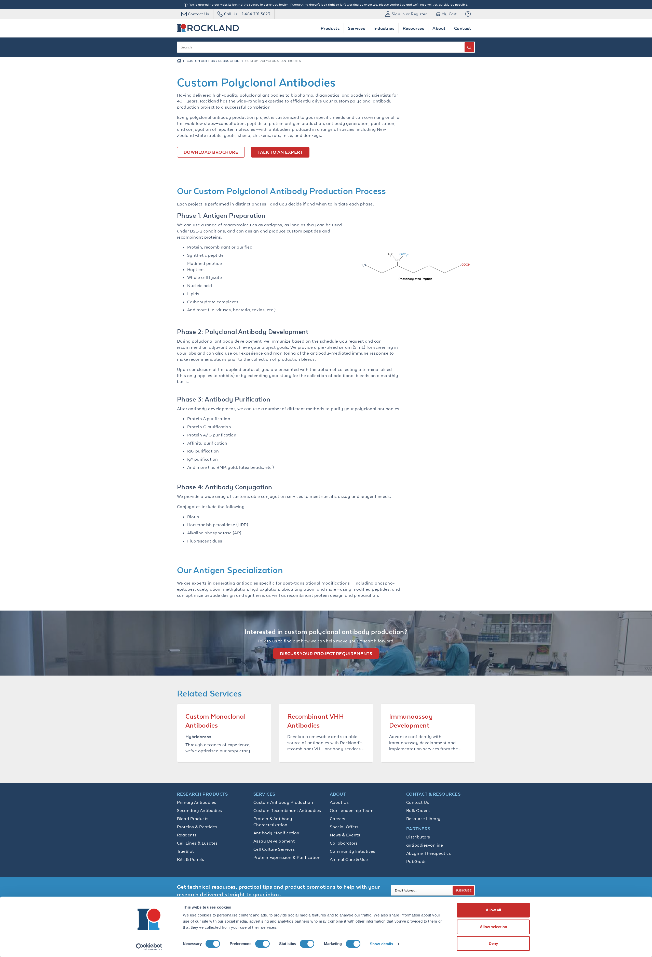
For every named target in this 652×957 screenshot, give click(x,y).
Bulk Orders (418, 810)
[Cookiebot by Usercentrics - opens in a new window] (149, 947)
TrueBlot (185, 851)
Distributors (418, 836)
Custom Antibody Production (213, 61)
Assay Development (274, 841)
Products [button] (330, 28)
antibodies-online (424, 845)
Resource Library (423, 818)
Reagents (187, 834)
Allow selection (493, 927)
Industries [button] (383, 28)
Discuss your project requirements (326, 653)
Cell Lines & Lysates (197, 843)
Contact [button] (462, 28)
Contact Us (417, 802)
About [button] (438, 28)
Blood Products (193, 818)
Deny (493, 943)
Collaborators (344, 843)
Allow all (493, 910)
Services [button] (356, 28)
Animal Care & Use (349, 859)
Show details (381, 944)
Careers (337, 818)
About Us (339, 802)
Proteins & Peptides (197, 826)
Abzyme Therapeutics (428, 853)
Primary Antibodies (196, 802)
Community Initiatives (352, 851)
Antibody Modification (276, 832)
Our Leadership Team (351, 810)
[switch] (262, 944)
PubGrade (416, 861)
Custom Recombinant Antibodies (287, 810)
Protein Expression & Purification (287, 857)
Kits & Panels (190, 859)
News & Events (345, 834)
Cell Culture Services (274, 849)
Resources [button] (413, 28)
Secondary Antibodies (199, 810)
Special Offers (344, 826)
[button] (468, 14)
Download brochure (211, 152)
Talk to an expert (280, 152)
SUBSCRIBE (463, 890)
